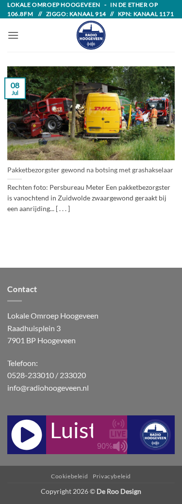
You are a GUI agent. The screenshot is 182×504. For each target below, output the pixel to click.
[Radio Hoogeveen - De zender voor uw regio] (91, 35)
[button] (13, 35)
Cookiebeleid (69, 476)
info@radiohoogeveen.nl (48, 387)
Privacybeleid (112, 476)
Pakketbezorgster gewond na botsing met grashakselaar (90, 170)
